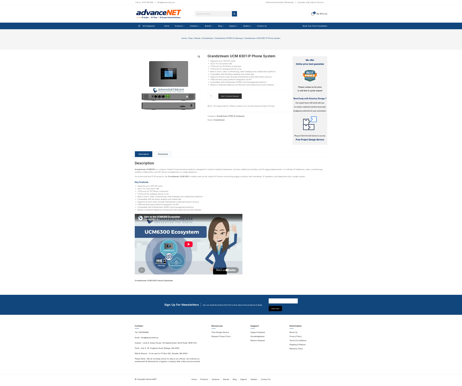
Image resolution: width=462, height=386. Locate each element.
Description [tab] (143, 154)
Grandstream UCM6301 (145, 169)
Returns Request (257, 340)
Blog (235, 379)
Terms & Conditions (297, 340)
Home (166, 26)
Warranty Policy (296, 348)
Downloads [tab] (163, 154)
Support (243, 379)
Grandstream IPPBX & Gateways (230, 116)
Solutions (216, 379)
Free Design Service (220, 332)
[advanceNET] (159, 13)
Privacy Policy (295, 336)
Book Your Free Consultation (315, 26)
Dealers (254, 379)
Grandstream (219, 120)
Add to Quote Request (230, 96)
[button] (199, 57)
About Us (293, 332)
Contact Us (262, 26)
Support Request (257, 332)
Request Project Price (221, 336)
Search (234, 13)
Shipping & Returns (297, 344)
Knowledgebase (257, 336)
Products (204, 379)
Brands (226, 379)
